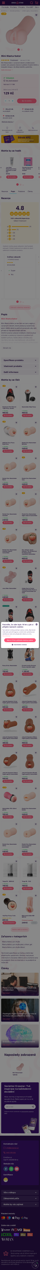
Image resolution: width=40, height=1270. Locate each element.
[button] (20, 645)
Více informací (6, 636)
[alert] (20, 635)
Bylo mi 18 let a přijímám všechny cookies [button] (20, 640)
